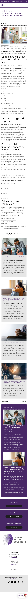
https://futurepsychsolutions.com (8, 220)
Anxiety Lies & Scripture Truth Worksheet (13, 342)
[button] (26, 5)
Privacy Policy (12, 578)
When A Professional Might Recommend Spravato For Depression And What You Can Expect (13, 299)
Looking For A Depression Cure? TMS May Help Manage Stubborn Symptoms (14, 257)
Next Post (24, 401)
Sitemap (16, 578)
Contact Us (14, 527)
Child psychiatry (4, 45)
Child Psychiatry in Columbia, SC (11, 228)
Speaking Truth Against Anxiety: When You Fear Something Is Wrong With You (14, 382)
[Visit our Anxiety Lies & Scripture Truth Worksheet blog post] (13, 332)
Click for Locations (14, 506)
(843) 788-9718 (14, 557)
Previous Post (5, 401)
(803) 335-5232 (10, 221)
